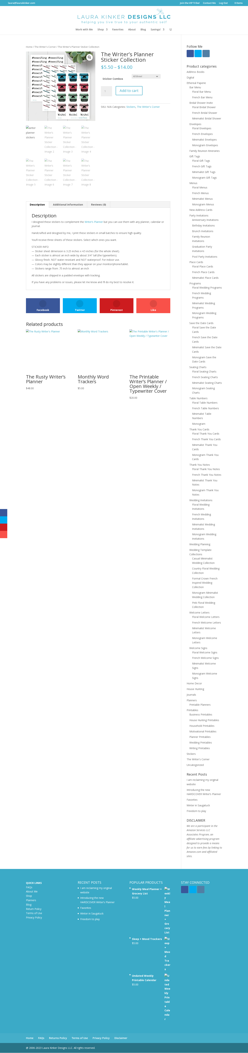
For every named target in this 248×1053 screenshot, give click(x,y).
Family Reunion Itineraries (204, 151)
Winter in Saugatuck (198, 805)
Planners (192, 700)
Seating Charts (197, 367)
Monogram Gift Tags (204, 177)
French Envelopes (202, 134)
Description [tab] (37, 204)
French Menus (200, 193)
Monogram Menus (203, 204)
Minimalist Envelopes (204, 139)
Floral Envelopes (201, 128)
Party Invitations (198, 215)
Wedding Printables (200, 742)
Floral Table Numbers (204, 402)
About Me (32, 891)
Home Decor (194, 683)
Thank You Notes (199, 464)
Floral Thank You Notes (206, 469)
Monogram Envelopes (205, 145)
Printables (192, 710)
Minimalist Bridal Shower (206, 118)
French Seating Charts (205, 377)
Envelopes (195, 124)
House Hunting (195, 689)
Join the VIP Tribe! (190, 3)
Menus (193, 183)
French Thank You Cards (206, 439)
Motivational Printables (202, 731)
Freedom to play (196, 811)
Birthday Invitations (203, 225)
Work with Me (84, 29)
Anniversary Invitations (205, 220)
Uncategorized (195, 765)
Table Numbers (198, 398)
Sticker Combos (113, 78)
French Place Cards (203, 272)
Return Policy (33, 909)
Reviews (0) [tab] (98, 204)
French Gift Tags (202, 166)
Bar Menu (195, 87)
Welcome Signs (198, 648)
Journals (191, 694)
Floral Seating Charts (204, 371)
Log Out (223, 3)
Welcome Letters (199, 612)
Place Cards (196, 262)
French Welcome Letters (206, 622)
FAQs (29, 887)
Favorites (117, 29)
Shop (100, 29)
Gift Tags (194, 156)
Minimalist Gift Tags (204, 172)
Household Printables (201, 725)
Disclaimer (120, 1038)
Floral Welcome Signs (204, 652)
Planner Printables (200, 737)
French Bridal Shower (204, 113)
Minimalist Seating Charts (207, 382)
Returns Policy (58, 1038)
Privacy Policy (34, 917)
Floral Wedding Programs (207, 287)
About (132, 29)
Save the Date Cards (201, 323)
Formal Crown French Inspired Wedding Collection (204, 583)
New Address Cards (200, 210)
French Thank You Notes (206, 474)
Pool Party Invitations (204, 256)
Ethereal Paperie (196, 83)
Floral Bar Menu (201, 91)
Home (29, 46)
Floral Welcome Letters (205, 617)
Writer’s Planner (94, 222)
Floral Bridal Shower (204, 107)
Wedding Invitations (200, 500)
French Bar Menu (202, 97)
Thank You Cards (199, 429)
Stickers (130, 107)
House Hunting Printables (204, 720)
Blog (143, 29)
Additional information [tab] (68, 204)
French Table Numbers (205, 408)
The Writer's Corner (45, 46)
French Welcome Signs (205, 658)
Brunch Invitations (202, 231)
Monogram (198, 423)
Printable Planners (200, 704)
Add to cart (129, 90)
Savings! (156, 29)
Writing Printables (199, 748)
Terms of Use (34, 913)
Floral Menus (199, 187)
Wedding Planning (199, 544)
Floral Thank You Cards (205, 433)
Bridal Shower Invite (201, 102)
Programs (195, 283)
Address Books (195, 72)
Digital (190, 77)
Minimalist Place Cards (205, 277)
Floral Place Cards (202, 266)
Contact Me (209, 3)
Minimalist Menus (202, 198)
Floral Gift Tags (201, 160)
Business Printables (200, 714)
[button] (89, 57)
